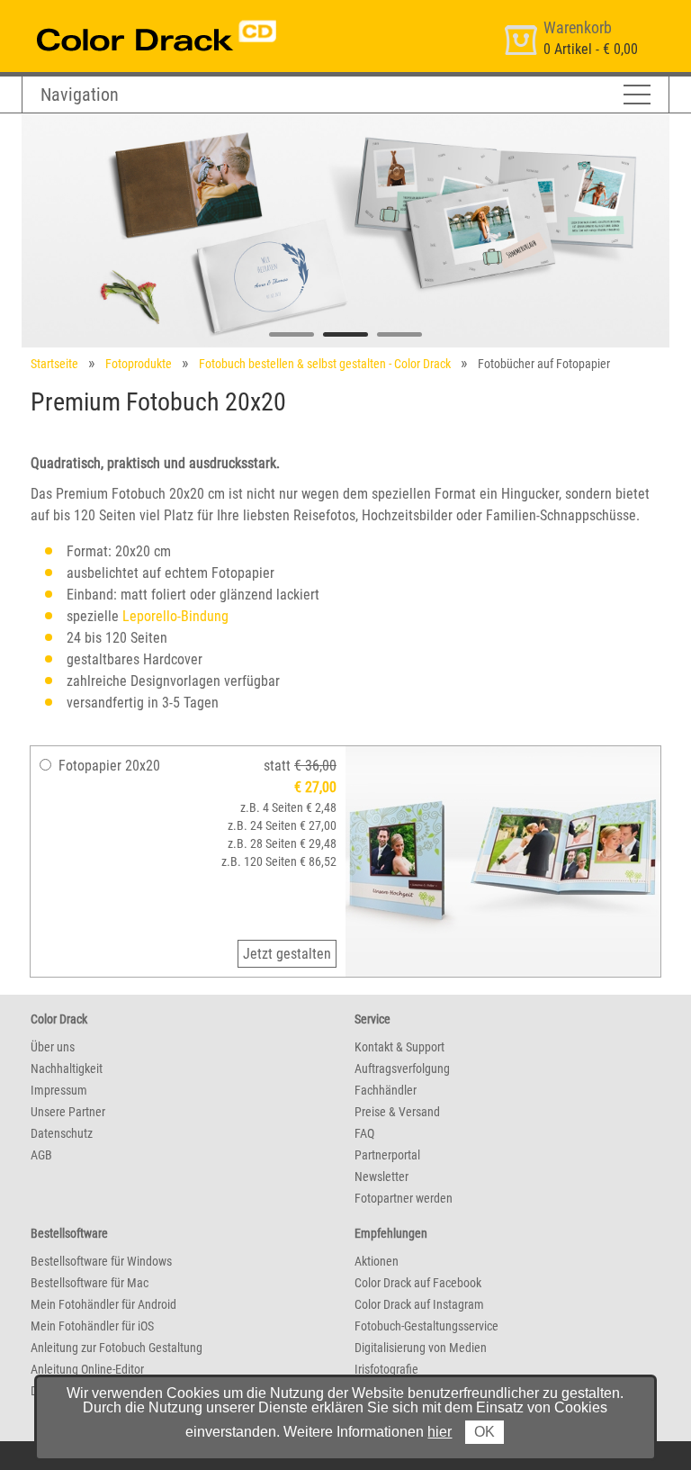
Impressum (59, 1090)
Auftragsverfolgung (402, 1068)
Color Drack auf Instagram (419, 1304)
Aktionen (376, 1261)
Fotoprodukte (138, 363)
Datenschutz (62, 1133)
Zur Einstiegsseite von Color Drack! (123, 16)
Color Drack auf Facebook (417, 1283)
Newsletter (381, 1176)
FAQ (364, 1133)
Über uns (53, 1047)
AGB (41, 1155)
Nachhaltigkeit (67, 1068)
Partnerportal (387, 1155)
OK (484, 1431)
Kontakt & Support (399, 1047)
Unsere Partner (68, 1112)
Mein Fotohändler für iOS (92, 1326)
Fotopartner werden (403, 1198)
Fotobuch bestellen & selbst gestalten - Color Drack (325, 363)
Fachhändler (385, 1090)
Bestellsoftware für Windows (101, 1261)
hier (439, 1431)
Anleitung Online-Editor (87, 1369)
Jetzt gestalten (287, 953)
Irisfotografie (386, 1369)
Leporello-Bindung (175, 616)
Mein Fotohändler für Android (103, 1304)
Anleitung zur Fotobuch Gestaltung (116, 1347)
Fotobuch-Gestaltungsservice (426, 1326)
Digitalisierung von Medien (420, 1347)
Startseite (54, 363)
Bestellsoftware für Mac (89, 1283)
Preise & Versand (397, 1112)
